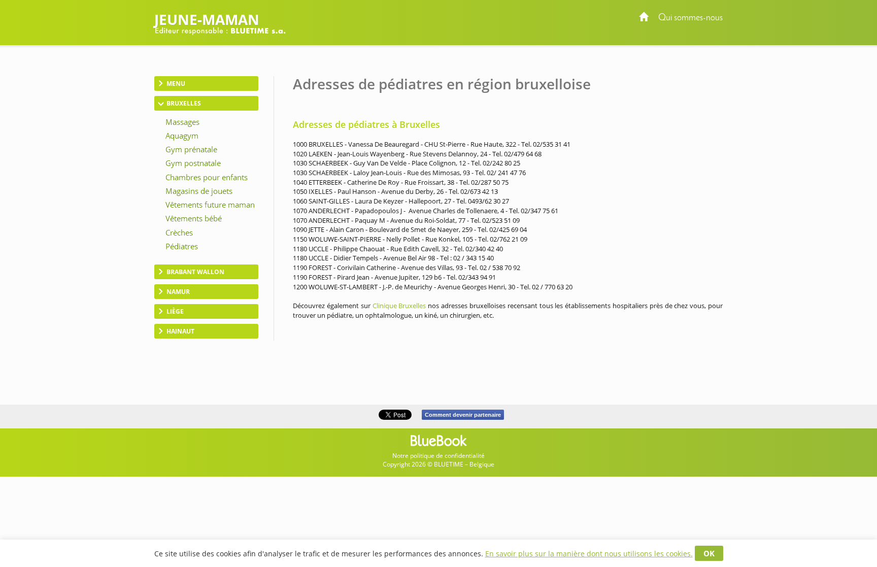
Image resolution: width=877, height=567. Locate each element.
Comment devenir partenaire (463, 415)
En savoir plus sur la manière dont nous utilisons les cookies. (589, 553)
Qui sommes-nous (690, 18)
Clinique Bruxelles (399, 305)
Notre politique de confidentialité (438, 455)
